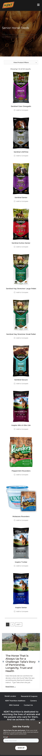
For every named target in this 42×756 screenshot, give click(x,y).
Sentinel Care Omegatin (21, 106)
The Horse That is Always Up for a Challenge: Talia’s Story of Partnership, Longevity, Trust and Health (21, 663)
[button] (21, 62)
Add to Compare (22, 110)
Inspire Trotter (21, 562)
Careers (33, 701)
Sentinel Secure (21, 380)
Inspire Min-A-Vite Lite (21, 425)
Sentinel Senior (21, 197)
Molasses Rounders (21, 516)
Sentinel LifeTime (21, 152)
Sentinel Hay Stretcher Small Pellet (21, 334)
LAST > (18, 624)
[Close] (39, 722)
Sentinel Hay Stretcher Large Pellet (21, 289)
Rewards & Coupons (29, 696)
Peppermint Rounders (21, 471)
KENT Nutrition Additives (15, 701)
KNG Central (14, 705)
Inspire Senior (21, 608)
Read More (11, 687)
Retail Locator (10, 696)
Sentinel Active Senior (21, 243)
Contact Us (28, 705)
